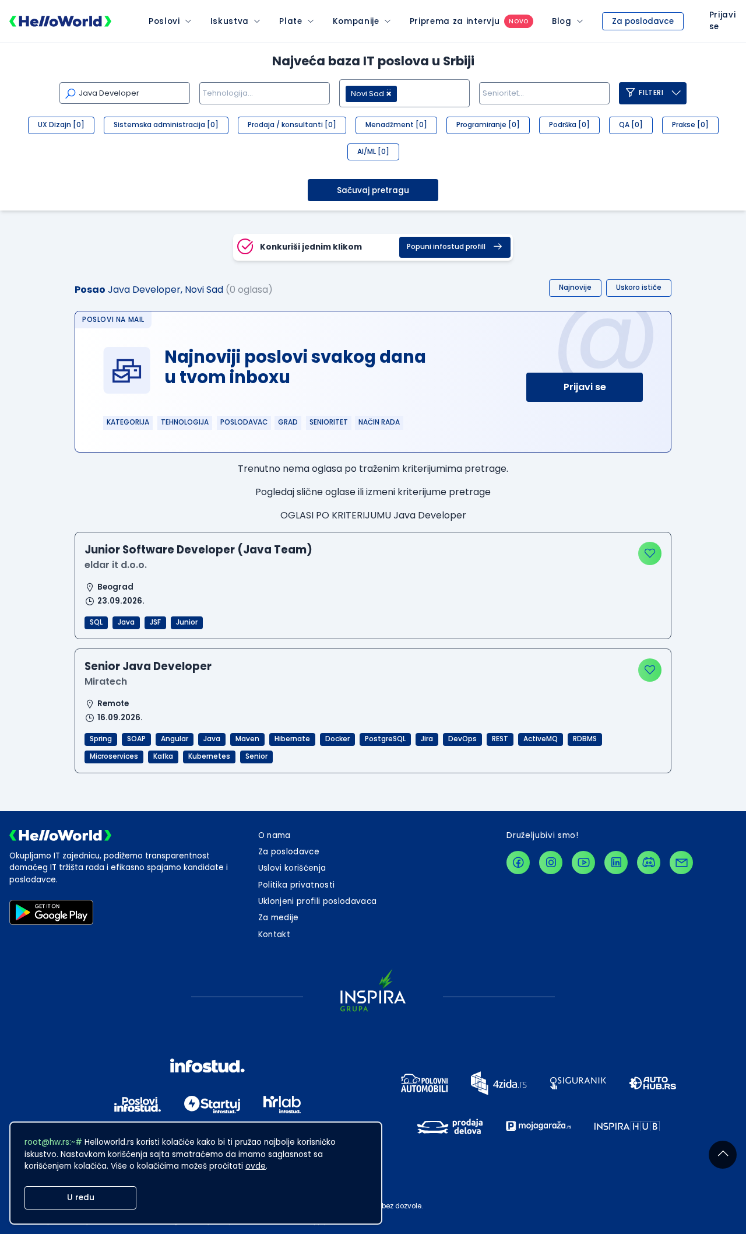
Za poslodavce (643, 21)
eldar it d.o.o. (116, 565)
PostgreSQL (385, 739)
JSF (155, 622)
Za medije (278, 917)
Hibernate (292, 739)
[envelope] (681, 862)
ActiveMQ (540, 739)
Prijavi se (585, 387)
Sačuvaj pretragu (373, 190)
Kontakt (274, 934)
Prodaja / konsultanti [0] (292, 124)
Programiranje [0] (488, 124)
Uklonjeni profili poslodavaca (317, 901)
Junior (187, 622)
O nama (274, 835)
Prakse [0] (690, 124)
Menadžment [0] (396, 124)
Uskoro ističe (638, 287)
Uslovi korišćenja (292, 868)
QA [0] (631, 124)
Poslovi (164, 21)
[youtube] (583, 862)
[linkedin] (616, 862)
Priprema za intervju (455, 21)
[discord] (648, 862)
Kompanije (356, 21)
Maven (247, 739)
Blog (562, 21)
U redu (80, 1197)
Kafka (163, 756)
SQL (96, 622)
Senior (256, 756)
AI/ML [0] (373, 151)
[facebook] (518, 862)
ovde (255, 1166)
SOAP (136, 739)
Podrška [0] (569, 124)
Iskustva (229, 21)
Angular (174, 739)
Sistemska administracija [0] (166, 124)
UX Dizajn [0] (61, 124)
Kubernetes (209, 756)
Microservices (114, 756)
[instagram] (550, 862)
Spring (101, 739)
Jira (427, 739)
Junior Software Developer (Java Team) (198, 549)
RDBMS (585, 739)
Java (126, 622)
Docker (337, 739)
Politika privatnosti (296, 885)
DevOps (462, 739)
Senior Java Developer (148, 666)
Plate (290, 21)
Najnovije (575, 287)
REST (500, 739)
